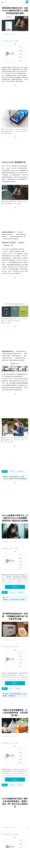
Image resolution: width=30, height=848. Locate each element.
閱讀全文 (15, 587)
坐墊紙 (18, 688)
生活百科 (15, 41)
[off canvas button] (2, 2)
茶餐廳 (20, 785)
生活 (10, 41)
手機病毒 (12, 592)
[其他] (27, 34)
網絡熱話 (21, 471)
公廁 (11, 688)
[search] (5, 2)
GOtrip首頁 (5, 41)
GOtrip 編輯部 (5, 639)
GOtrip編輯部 (5, 34)
